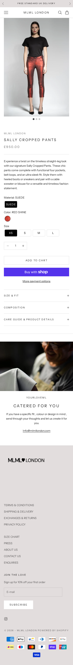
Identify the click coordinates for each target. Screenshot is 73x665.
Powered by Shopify (53, 630)
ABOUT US (11, 549)
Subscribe (18, 604)
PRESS (8, 543)
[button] (11, 204)
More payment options (36, 281)
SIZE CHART (12, 537)
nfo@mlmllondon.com (37, 430)
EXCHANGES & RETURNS (20, 518)
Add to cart (37, 260)
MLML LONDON (15, 133)
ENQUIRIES (11, 562)
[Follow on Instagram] (6, 619)
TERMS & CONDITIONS (19, 505)
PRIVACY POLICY (15, 524)
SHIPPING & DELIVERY (18, 511)
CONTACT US (12, 556)
